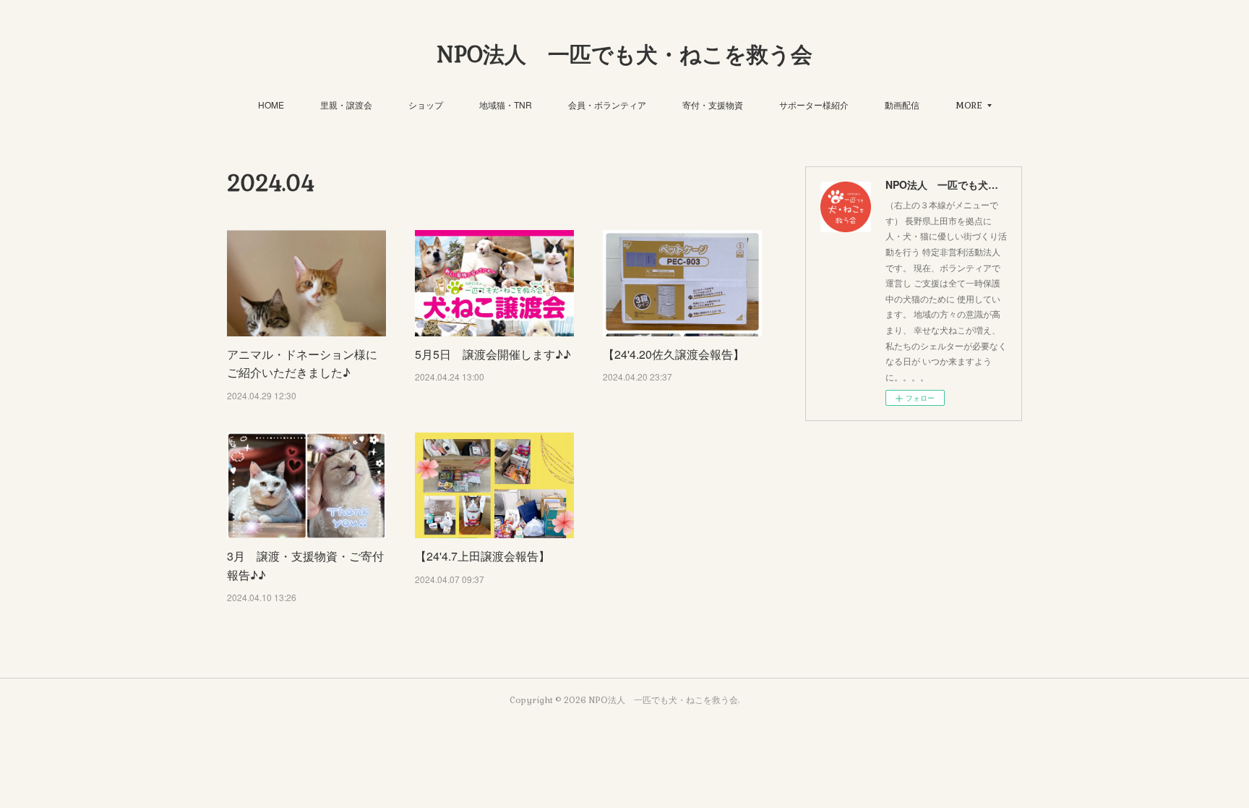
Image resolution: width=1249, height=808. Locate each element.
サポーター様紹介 (814, 104)
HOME (271, 104)
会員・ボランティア (607, 104)
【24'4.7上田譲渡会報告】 (482, 556)
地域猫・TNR (505, 104)
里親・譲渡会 (346, 104)
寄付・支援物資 (712, 104)
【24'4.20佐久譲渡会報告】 (673, 354)
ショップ (425, 104)
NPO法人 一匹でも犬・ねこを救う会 (624, 55)
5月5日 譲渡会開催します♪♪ (493, 354)
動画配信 (902, 104)
